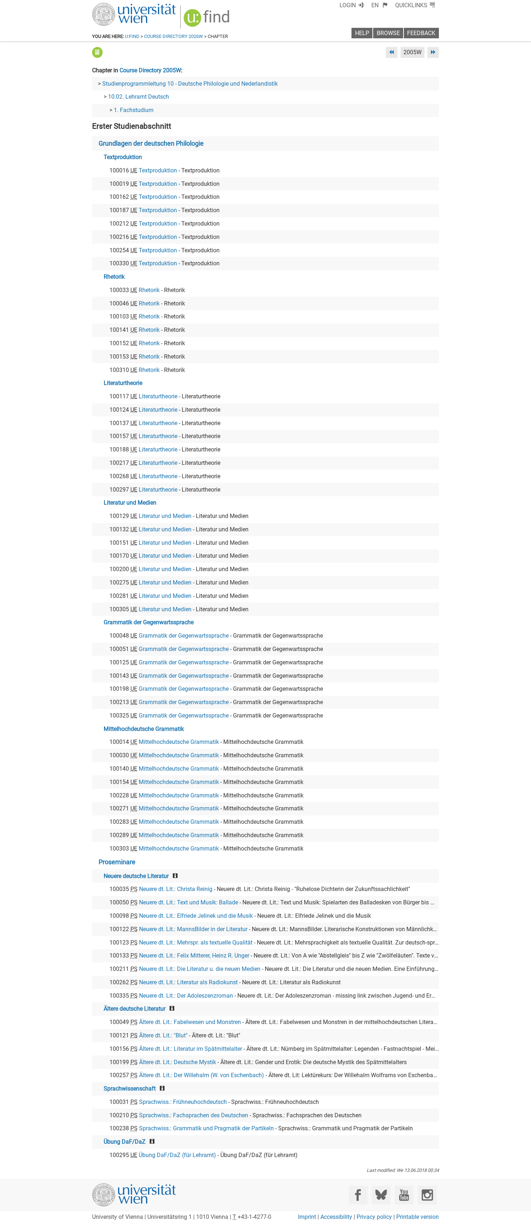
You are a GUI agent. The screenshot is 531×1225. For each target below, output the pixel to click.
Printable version (417, 1216)
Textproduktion (123, 157)
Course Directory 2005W (150, 70)
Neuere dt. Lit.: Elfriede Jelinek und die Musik (196, 915)
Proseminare (117, 862)
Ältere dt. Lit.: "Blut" (163, 1035)
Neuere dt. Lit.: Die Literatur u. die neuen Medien (199, 968)
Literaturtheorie (123, 383)
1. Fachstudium (134, 110)
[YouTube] (404, 1195)
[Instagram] (427, 1195)
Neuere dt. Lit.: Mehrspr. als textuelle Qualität (195, 942)
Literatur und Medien (130, 502)
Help (362, 33)
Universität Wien (117, 6)
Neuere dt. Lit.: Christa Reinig (175, 889)
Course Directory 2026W (173, 36)
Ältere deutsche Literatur (134, 1008)
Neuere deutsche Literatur (136, 876)
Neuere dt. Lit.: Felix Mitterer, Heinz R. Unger (194, 955)
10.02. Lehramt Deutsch (138, 96)
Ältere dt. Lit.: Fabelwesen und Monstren (190, 1022)
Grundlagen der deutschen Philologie (151, 143)
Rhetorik (114, 276)
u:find (132, 36)
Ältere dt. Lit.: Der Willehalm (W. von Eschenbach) (201, 1075)
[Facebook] (358, 1195)
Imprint (307, 1216)
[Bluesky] (381, 1195)
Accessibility (336, 1216)
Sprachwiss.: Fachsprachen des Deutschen (193, 1115)
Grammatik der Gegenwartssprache (149, 622)
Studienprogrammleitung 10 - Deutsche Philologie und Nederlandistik (190, 83)
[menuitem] (379, 5)
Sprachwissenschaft (130, 1088)
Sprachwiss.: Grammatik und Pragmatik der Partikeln (206, 1128)
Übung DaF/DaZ (125, 1141)
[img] (207, 20)
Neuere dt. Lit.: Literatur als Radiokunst (188, 982)
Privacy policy (374, 1216)
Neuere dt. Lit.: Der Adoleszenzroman (186, 995)
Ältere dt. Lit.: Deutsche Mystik (177, 1062)
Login (348, 5)
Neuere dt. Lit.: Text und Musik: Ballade (188, 902)
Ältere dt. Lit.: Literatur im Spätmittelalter (190, 1048)
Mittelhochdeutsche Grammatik (144, 728)
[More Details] (97, 52)
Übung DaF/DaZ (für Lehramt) (177, 1155)
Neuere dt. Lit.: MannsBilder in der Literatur (193, 929)
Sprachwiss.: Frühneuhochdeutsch (183, 1101)
